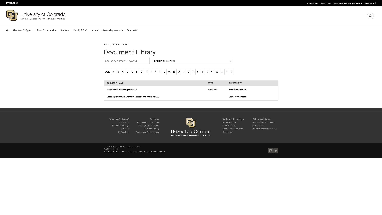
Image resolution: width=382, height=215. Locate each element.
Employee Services (237, 89)
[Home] (36, 20)
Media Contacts (229, 122)
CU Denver (124, 129)
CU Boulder (124, 122)
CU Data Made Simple (261, 119)
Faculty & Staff (80, 30)
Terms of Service (155, 151)
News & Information (46, 30)
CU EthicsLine (258, 126)
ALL (107, 71)
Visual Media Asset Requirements (122, 89)
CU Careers (326, 3)
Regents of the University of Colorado (120, 151)
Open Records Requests (233, 129)
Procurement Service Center (147, 132)
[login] (164, 151)
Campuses (369, 3)
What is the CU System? (119, 119)
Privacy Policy (141, 151)
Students (65, 30)
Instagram (270, 150)
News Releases (229, 126)
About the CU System (23, 30)
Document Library (120, 45)
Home (106, 45)
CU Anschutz (123, 132)
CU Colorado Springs (120, 126)
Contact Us (227, 132)
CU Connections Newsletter (147, 122)
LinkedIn (275, 150)
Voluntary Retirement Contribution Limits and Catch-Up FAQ (133, 97)
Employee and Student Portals (348, 3)
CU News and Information (233, 119)
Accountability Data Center (263, 122)
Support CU (312, 3)
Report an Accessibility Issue (264, 129)
